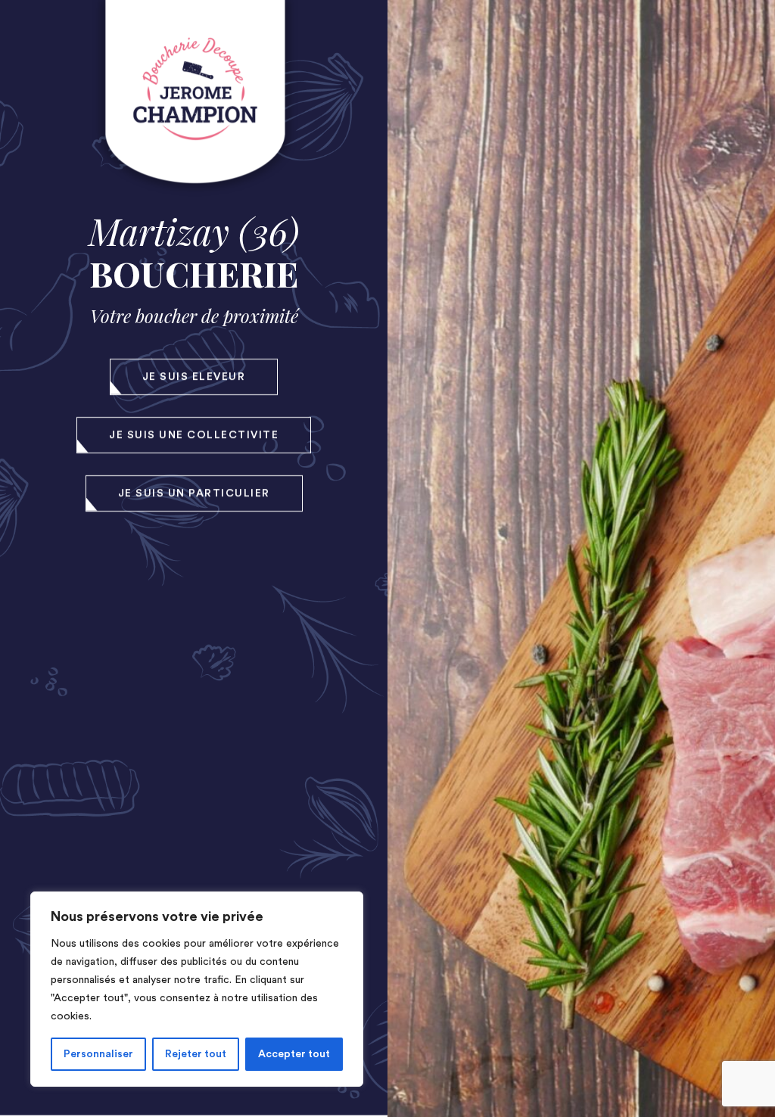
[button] (194, 377)
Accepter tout (294, 1054)
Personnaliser (98, 1054)
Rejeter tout (195, 1054)
